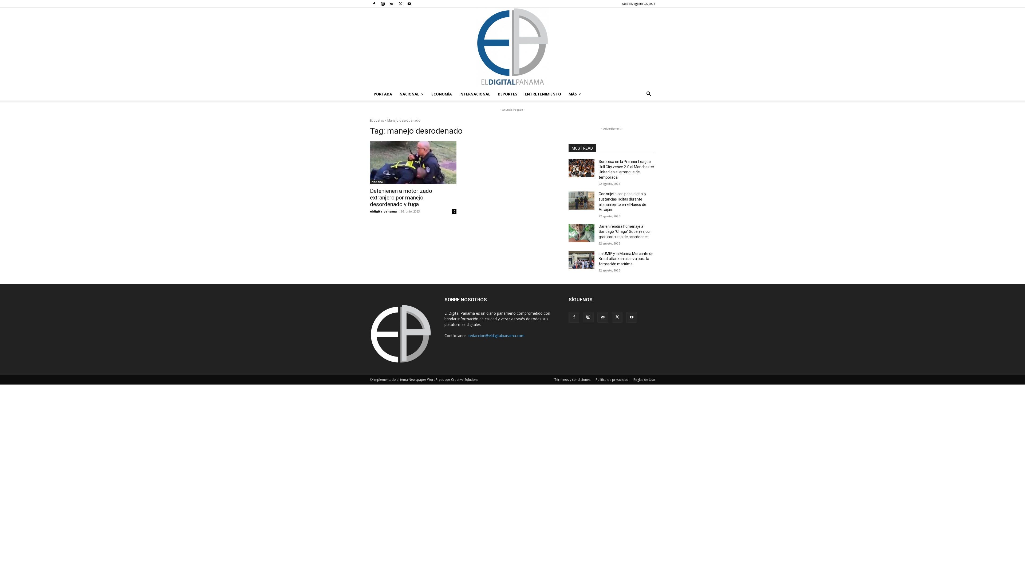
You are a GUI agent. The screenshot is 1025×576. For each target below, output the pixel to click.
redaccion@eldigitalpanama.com (496, 335)
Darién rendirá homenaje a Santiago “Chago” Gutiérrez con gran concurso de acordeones (625, 231)
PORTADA (383, 94)
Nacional (409, 94)
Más (573, 94)
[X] (400, 3)
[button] (648, 94)
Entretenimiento (543, 94)
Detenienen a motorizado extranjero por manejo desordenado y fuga (401, 197)
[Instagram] (383, 3)
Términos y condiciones (572, 379)
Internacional (474, 94)
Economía (441, 94)
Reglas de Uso (644, 379)
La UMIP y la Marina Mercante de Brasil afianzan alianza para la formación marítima (626, 258)
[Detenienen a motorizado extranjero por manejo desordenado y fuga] (413, 162)
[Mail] (392, 3)
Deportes (507, 94)
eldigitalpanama (383, 211)
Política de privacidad (612, 379)
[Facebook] (374, 3)
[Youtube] (409, 3)
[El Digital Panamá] (512, 48)
